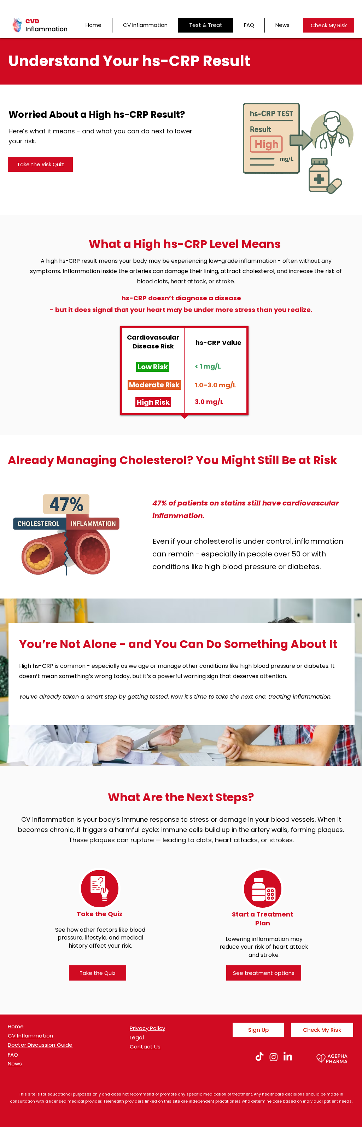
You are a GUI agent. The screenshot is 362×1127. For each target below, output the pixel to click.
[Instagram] (273, 1057)
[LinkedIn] (287, 1057)
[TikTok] (259, 1057)
